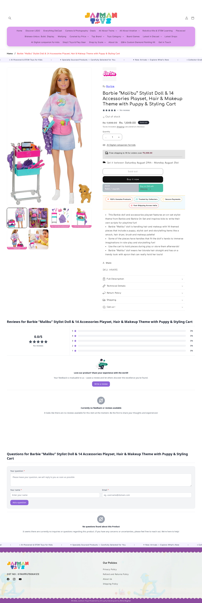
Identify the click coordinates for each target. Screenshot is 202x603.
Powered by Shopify (98, 601)
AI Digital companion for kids (121, 145)
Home (10, 53)
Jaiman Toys (83, 601)
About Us (107, 579)
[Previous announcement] (8, 2)
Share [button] (108, 263)
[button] (10, 18)
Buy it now (133, 179)
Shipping (120, 127)
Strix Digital (125, 601)
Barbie (110, 86)
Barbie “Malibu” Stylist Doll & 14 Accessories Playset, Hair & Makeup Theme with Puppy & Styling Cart (68, 53)
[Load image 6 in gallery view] (38, 239)
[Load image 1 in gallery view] (17, 218)
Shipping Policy (110, 584)
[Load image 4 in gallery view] (81, 218)
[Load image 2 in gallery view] (38, 218)
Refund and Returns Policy (116, 574)
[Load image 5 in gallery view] (17, 239)
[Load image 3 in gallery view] (60, 218)
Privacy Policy (110, 569)
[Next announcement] (194, 2)
